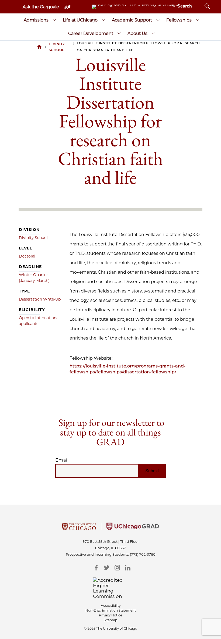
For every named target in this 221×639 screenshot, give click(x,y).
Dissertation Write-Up (40, 299)
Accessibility (110, 606)
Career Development (90, 33)
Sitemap (110, 620)
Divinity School (33, 237)
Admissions (36, 20)
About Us (137, 33)
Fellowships (179, 20)
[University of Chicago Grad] (132, 528)
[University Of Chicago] (79, 528)
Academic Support (132, 20)
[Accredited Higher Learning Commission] (110, 588)
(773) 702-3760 (143, 554)
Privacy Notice (110, 615)
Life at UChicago (80, 20)
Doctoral (27, 256)
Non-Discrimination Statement (110, 610)
